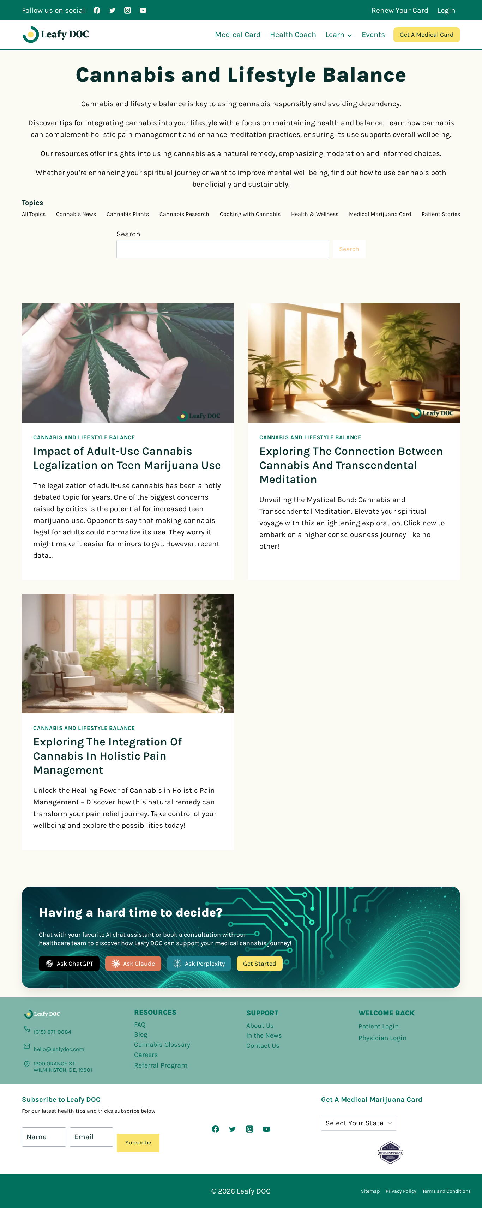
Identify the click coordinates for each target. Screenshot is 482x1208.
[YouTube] (143, 10)
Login (446, 10)
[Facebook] (97, 10)
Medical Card (238, 34)
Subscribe (138, 1142)
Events (373, 34)
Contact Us (262, 1046)
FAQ (139, 1024)
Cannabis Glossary (162, 1045)
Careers (146, 1055)
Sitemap (370, 1191)
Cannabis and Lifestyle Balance (84, 437)
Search (128, 234)
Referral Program (161, 1065)
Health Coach (293, 34)
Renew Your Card (400, 10)
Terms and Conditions (446, 1191)
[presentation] (128, 363)
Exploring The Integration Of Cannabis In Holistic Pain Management (107, 756)
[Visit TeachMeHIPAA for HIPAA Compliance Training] (390, 1152)
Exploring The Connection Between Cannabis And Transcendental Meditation (351, 465)
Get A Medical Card (427, 34)
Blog (140, 1034)
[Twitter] (112, 10)
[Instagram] (127, 10)
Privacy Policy (401, 1191)
